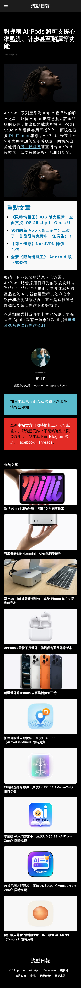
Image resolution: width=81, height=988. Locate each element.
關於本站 (60, 976)
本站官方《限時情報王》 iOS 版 (44, 425)
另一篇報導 (30, 146)
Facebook (26, 442)
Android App (31, 970)
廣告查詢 (20, 976)
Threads (45, 442)
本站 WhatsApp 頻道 (35, 401)
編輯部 (64, 970)
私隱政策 (45, 976)
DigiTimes (19, 135)
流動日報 (40, 6)
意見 (33, 976)
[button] (6, 6)
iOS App (14, 970)
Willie (40, 379)
